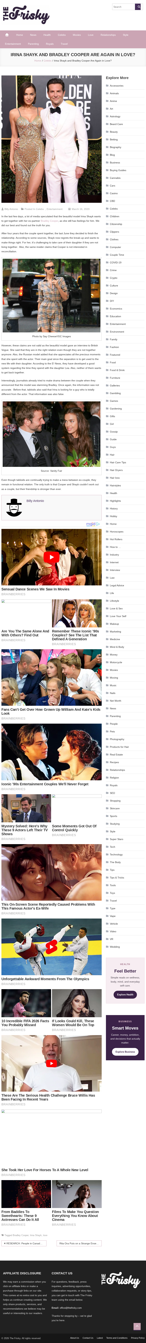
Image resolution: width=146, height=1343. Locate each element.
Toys (112, 893)
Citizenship (116, 224)
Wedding (115, 946)
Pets (112, 731)
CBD (112, 201)
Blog (112, 154)
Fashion (114, 347)
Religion (114, 777)
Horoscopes (116, 531)
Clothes (114, 239)
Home (19, 34)
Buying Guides (118, 170)
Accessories (116, 85)
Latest (100, 1338)
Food (113, 362)
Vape (113, 916)
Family (113, 339)
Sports (113, 816)
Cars (112, 185)
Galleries (115, 385)
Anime (113, 101)
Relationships (108, 34)
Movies (77, 34)
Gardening (116, 408)
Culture (114, 285)
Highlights (115, 500)
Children (114, 216)
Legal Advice (117, 585)
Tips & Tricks (117, 877)
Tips (112, 869)
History (114, 508)
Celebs (62, 34)
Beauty (114, 131)
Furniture (115, 377)
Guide (113, 439)
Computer (115, 247)
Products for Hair (119, 746)
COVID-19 (115, 262)
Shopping (115, 800)
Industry (114, 554)
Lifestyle (114, 600)
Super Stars (116, 839)
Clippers (114, 231)
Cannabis (115, 177)
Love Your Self (118, 616)
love (45, 1235)
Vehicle (114, 923)
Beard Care (116, 124)
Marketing (115, 631)
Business (115, 162)
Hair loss (115, 477)
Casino (114, 193)
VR (111, 939)
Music (113, 685)
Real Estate (116, 754)
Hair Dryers (116, 470)
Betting (114, 139)
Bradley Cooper (49, 220)
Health (47, 34)
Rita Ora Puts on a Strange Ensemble (80, 1243)
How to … (115, 547)
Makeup (114, 623)
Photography (117, 739)
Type (112, 908)
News (33, 34)
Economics (116, 308)
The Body (115, 862)
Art (111, 108)
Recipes (114, 762)
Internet (114, 562)
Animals (114, 93)
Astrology (115, 116)
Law (112, 577)
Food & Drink (117, 370)
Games (114, 400)
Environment (117, 331)
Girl (112, 424)
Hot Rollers (116, 539)
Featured (115, 354)
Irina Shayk (36, 1235)
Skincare (115, 808)
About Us (74, 1338)
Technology (116, 854)
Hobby (113, 516)
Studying (115, 823)
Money (114, 654)
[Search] (138, 7)
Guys (113, 447)
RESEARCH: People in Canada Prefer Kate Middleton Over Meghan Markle (26, 1243)
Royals (50, 43)
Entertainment (13, 43)
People (114, 723)
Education (115, 316)
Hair (112, 454)
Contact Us (88, 1338)
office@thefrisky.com (71, 1308)
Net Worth (115, 700)
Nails (112, 693)
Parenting (33, 43)
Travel (64, 43)
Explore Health (125, 994)
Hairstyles (115, 485)
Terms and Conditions (116, 1338)
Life (112, 593)
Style (125, 34)
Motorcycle (116, 662)
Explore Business (125, 1051)
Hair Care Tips (118, 462)
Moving (114, 677)
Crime (113, 270)
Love (90, 34)
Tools (113, 885)
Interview (115, 570)
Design (114, 293)
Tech (112, 846)
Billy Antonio (11, 209)
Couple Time (117, 254)
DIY (112, 300)
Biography (115, 147)
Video (113, 931)
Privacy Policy (138, 1338)
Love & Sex (116, 608)
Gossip (114, 431)
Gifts (112, 416)
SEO (112, 793)
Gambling (115, 393)
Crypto (113, 277)
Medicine (115, 639)
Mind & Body (117, 646)
